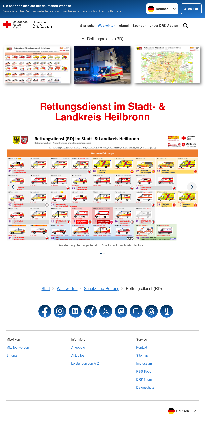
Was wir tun (107, 25)
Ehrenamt (13, 355)
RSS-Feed (143, 371)
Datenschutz (145, 387)
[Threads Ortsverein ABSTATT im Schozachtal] (151, 311)
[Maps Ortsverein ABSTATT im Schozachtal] (105, 311)
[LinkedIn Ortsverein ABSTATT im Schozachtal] (75, 311)
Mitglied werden (17, 347)
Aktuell (124, 25)
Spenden (139, 25)
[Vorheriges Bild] (192, 187)
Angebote (78, 347)
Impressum (144, 363)
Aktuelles (77, 355)
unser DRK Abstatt (164, 25)
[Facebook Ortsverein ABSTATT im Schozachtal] (44, 311)
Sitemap (142, 355)
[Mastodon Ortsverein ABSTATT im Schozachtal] (121, 311)
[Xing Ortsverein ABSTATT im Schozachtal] (90, 311)
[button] (101, 253)
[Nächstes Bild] (13, 187)
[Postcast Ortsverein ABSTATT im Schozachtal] (166, 311)
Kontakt (141, 347)
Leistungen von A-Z (85, 363)
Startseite (87, 25)
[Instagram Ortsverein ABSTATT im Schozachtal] (60, 311)
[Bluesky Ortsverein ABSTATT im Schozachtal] (136, 311)
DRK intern (144, 379)
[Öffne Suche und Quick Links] (185, 25)
